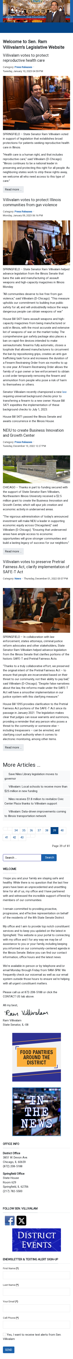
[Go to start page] (5, 828)
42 (14, 837)
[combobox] (22, 857)
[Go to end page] (32, 835)
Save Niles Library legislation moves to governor (31, 776)
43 (22, 837)
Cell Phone (11, 1317)
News (18, 578)
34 (16, 830)
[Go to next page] (28, 835)
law (64, 392)
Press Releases (23, 67)
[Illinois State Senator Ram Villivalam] (36, 11)
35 (23, 830)
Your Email (10, 1301)
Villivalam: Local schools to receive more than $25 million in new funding (35, 789)
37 (39, 830)
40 (62, 830)
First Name (11, 1268)
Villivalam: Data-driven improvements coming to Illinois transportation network (35, 814)
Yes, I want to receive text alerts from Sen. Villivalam (32, 1337)
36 (31, 830)
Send (8, 1350)
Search (49, 857)
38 (46, 830)
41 (6, 837)
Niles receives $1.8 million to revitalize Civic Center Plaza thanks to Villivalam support (34, 801)
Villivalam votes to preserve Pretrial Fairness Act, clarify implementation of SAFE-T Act (36, 566)
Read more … (13, 189)
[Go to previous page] (10, 828)
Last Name (11, 1284)
